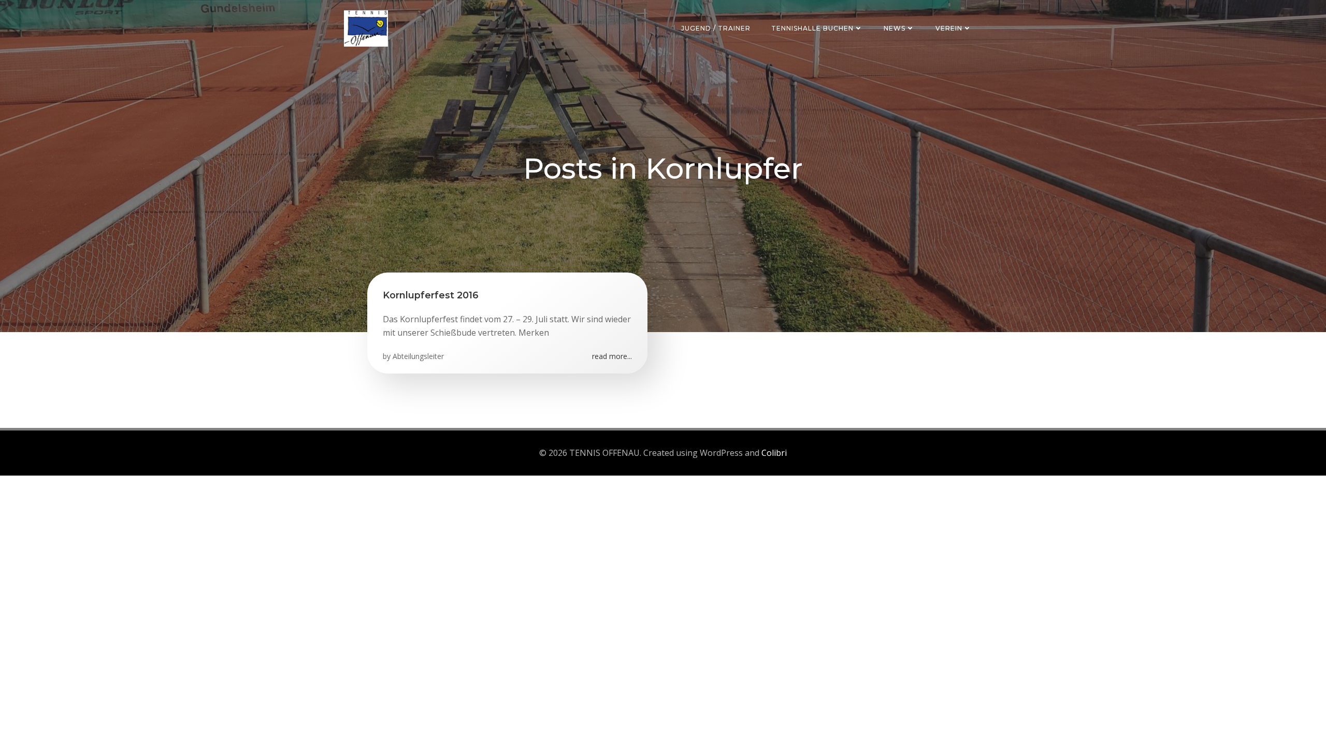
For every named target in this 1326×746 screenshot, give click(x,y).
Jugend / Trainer (716, 28)
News (894, 28)
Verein (948, 28)
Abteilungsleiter (418, 356)
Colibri (774, 452)
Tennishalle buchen (812, 28)
